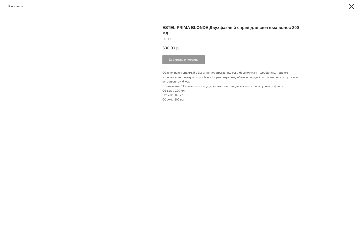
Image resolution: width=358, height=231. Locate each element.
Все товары (15, 6)
